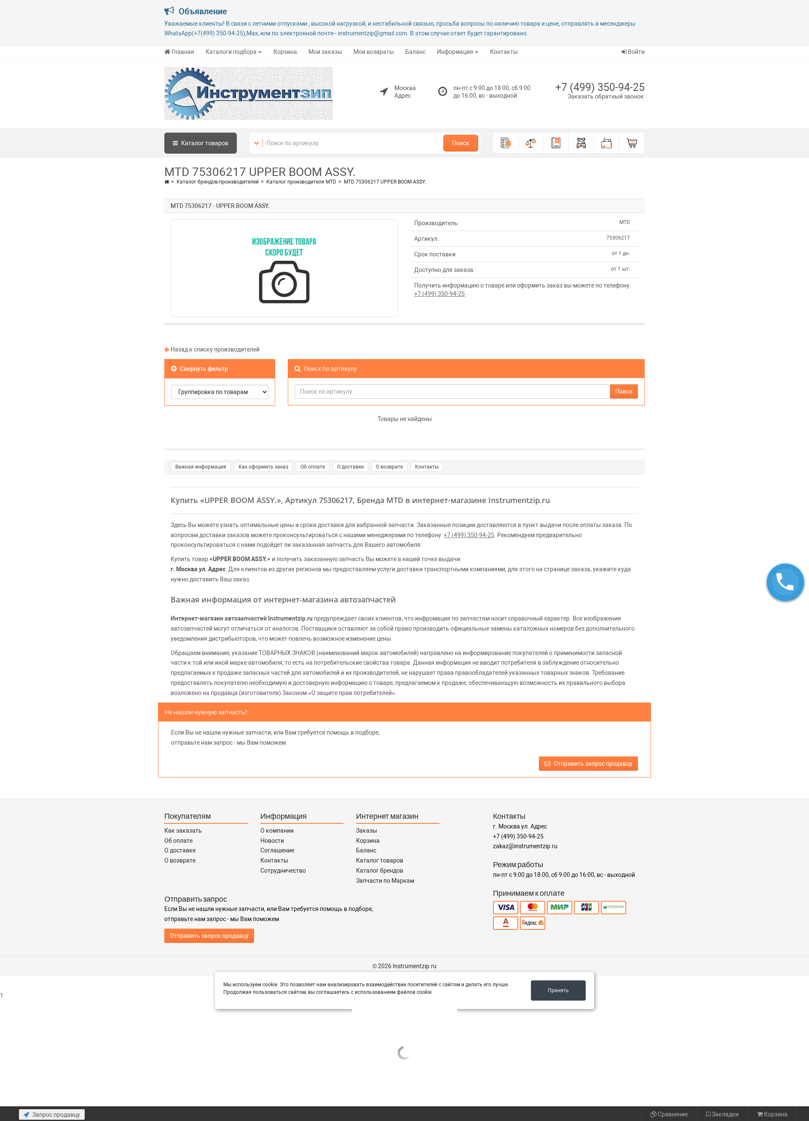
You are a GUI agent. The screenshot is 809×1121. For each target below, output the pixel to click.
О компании (277, 830)
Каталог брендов (379, 870)
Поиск (460, 143)
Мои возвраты (374, 51)
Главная (182, 51)
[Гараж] (581, 143)
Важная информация (200, 467)
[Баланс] (606, 143)
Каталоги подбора (231, 51)
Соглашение (277, 850)
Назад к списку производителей (214, 349)
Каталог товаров (379, 860)
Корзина (285, 51)
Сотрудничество (283, 870)
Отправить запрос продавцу (592, 763)
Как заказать (183, 830)
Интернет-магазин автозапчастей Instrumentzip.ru (242, 618)
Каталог (204, 143)
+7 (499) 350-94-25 (600, 87)
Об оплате (312, 467)
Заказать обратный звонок (606, 96)
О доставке (350, 467)
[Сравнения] (531, 143)
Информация (455, 51)
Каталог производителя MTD (301, 182)
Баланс (415, 51)
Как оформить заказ (263, 467)
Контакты (504, 51)
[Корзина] (632, 143)
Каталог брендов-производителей (218, 182)
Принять (558, 990)
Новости (272, 840)
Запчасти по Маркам (385, 880)
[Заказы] (505, 143)
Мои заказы (325, 51)
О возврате (389, 467)
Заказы (366, 830)
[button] (785, 582)
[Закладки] (556, 143)
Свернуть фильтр (203, 368)
